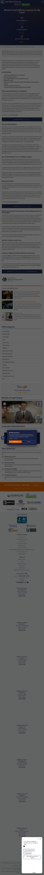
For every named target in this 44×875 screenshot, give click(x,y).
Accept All (15, 441)
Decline (28, 441)
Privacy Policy (11, 438)
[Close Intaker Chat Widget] (40, 839)
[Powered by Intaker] (34, 872)
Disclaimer (15, 438)
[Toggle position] (38, 839)
